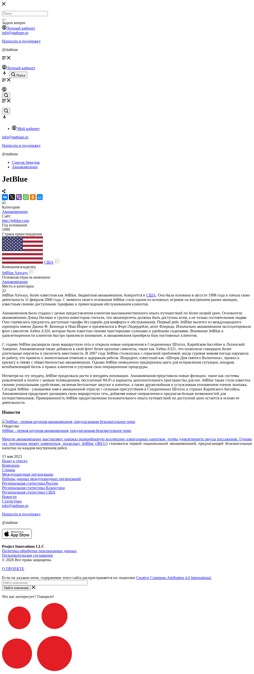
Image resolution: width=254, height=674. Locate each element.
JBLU (101, 443)
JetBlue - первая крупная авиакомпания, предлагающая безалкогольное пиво (66, 430)
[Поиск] (4, 19)
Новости (9, 497)
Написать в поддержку (21, 41)
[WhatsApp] (26, 197)
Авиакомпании (15, 212)
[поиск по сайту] (6, 95)
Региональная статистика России (30, 483)
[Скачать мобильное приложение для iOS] (17, 537)
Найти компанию (16, 588)
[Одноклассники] (33, 197)
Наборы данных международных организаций (41, 479)
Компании (11, 465)
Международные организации (27, 474)
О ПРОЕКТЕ (13, 569)
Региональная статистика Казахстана (33, 488)
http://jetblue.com (15, 220)
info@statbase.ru (15, 33)
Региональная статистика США (29, 492)
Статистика (12, 501)
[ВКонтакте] (5, 197)
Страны (8, 470)
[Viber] (19, 197)
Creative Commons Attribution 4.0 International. (174, 578)
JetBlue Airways (15, 273)
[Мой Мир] (40, 197)
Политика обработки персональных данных (39, 551)
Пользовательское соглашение (27, 555)
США (49, 262)
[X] (12, 197)
